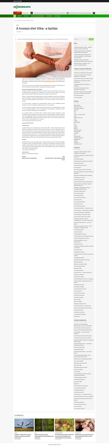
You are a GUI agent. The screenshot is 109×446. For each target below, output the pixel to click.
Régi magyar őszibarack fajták (80, 303)
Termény (75, 140)
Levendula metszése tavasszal (80, 165)
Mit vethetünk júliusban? (79, 95)
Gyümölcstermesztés (78, 117)
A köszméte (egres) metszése (80, 288)
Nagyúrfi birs (76, 383)
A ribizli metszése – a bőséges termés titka (83, 272)
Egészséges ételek (78, 106)
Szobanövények (77, 136)
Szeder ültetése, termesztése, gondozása (82, 327)
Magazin (75, 126)
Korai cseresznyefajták (78, 361)
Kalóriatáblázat (77, 122)
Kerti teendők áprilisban (78, 163)
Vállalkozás (76, 142)
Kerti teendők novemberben (79, 206)
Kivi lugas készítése (78, 249)
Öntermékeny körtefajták (79, 286)
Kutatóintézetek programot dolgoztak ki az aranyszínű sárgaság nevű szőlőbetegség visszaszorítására (82, 56)
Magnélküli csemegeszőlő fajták (80, 264)
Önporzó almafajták (78, 301)
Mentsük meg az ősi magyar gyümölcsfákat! (83, 358)
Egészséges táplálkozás (79, 108)
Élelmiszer (76, 109)
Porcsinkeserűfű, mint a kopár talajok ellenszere (83, 236)
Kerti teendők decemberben (79, 201)
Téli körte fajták (77, 371)
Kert (75, 123)
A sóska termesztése (78, 203)
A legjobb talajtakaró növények (80, 234)
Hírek (75, 119)
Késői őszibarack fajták (78, 349)
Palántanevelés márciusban (79, 177)
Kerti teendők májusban (78, 159)
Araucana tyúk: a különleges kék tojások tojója (83, 72)
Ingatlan (75, 120)
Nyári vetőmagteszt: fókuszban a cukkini (82, 214)
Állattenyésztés (77, 105)
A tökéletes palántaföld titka (79, 191)
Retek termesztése (78, 199)
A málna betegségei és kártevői (80, 377)
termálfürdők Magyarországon (49, 81)
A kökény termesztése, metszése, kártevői (82, 337)
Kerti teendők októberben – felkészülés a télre (83, 208)
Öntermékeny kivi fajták (78, 297)
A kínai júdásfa (77, 316)
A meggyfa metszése (78, 244)
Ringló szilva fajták (78, 365)
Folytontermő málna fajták (79, 295)
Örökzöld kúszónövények (79, 284)
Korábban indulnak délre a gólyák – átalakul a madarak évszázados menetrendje (23, 436)
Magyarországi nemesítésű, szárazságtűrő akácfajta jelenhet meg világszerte (44, 436)
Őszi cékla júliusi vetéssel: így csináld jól (82, 216)
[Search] (94, 16)
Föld (75, 113)
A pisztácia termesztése (79, 276)
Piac (75, 134)
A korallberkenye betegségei (79, 314)
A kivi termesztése (78, 291)
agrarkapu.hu (19, 31)
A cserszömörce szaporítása (80, 197)
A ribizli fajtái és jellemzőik (79, 379)
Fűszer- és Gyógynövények (79, 114)
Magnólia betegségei (78, 261)
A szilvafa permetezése (79, 270)
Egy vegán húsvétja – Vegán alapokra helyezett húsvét (55, 158)
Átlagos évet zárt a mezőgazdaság (29, 157)
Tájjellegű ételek (77, 139)
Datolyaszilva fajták (78, 381)
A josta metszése (77, 167)
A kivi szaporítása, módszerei (80, 388)
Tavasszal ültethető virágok (79, 266)
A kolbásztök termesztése (79, 312)
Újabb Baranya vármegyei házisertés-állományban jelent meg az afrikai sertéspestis (84, 436)
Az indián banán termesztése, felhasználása (83, 335)
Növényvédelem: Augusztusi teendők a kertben (83, 78)
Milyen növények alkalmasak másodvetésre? (83, 308)
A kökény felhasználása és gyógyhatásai (82, 212)
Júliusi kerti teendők (78, 97)
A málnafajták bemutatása (79, 257)
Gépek (75, 116)
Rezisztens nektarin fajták (79, 347)
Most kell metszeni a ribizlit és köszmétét (82, 169)
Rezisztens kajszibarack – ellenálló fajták (82, 305)
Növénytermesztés (78, 130)
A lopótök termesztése (78, 310)
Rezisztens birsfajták (78, 369)
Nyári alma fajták (77, 299)
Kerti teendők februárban (79, 193)
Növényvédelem (77, 131)
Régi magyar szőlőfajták (79, 274)
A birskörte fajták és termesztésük (81, 385)
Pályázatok (76, 133)
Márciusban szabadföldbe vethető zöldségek (83, 175)
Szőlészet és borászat (78, 137)
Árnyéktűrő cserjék (77, 268)
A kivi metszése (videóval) (79, 293)
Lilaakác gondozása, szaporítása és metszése (83, 161)
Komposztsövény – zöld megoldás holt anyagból (84, 210)
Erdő (75, 111)
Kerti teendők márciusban (79, 179)
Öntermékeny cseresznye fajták (80, 363)
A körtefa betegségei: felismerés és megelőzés (83, 278)
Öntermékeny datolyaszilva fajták (80, 367)
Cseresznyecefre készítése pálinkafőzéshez (83, 330)
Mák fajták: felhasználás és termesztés (82, 259)
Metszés (76, 128)
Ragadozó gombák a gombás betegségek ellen (83, 181)
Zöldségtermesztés (78, 144)
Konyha (75, 125)
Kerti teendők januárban (78, 195)
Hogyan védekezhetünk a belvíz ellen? (81, 238)
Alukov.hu (24, 153)
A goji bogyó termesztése (79, 252)
